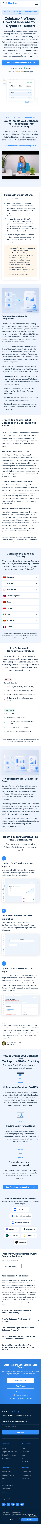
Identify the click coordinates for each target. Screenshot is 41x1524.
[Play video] (20, 165)
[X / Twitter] (8, 1504)
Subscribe (20, 1432)
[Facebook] (4, 1504)
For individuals (26, 1472)
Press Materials (26, 1462)
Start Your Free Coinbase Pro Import (20, 63)
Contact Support (12, 1266)
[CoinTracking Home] (10, 3)
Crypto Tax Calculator (9, 1455)
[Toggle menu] (36, 4)
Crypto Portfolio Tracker (10, 1452)
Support (4, 1482)
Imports (4, 1448)
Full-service (25, 1478)
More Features (6, 1458)
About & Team (6, 1472)
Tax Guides (25, 1452)
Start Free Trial (20, 1380)
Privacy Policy (6, 1488)
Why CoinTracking (8, 1475)
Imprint (4, 1492)
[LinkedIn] (13, 1504)
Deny (11, 1519)
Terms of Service (7, 1485)
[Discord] (22, 1504)
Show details (33, 1515)
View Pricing (20, 1386)
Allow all (29, 1519)
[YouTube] (17, 1504)
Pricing (24, 1448)
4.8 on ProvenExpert (22, 1395)
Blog (23, 1458)
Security (4, 1478)
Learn (23, 1455)
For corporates (27, 1475)
